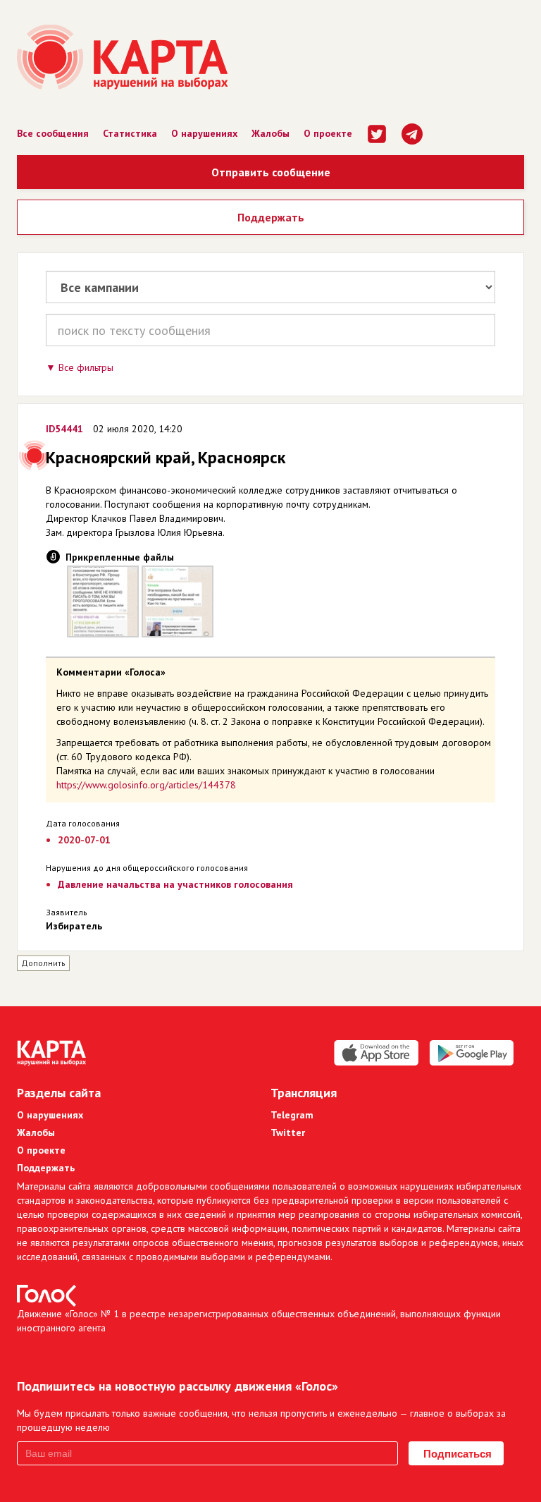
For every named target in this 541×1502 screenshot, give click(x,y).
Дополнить (43, 963)
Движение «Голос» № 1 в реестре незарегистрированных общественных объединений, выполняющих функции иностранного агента (259, 1320)
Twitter (287, 1132)
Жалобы (270, 133)
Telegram (291, 1115)
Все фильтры (85, 367)
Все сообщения (53, 133)
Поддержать (270, 217)
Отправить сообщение (270, 172)
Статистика (130, 133)
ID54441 (64, 428)
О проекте (328, 133)
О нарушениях (204, 133)
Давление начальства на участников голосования (175, 884)
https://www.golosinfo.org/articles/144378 (146, 785)
